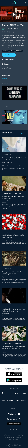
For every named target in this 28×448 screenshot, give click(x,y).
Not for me (7, 68)
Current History (19, 232)
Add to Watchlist (9, 60)
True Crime (7, 154)
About (9, 439)
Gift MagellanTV (8, 435)
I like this (6, 64)
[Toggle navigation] (3, 3)
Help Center (19, 437)
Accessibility (15, 439)
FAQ (14, 435)
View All (22, 133)
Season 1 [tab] (4, 78)
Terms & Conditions (9, 437)
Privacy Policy (19, 435)
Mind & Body (8, 193)
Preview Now (9, 55)
